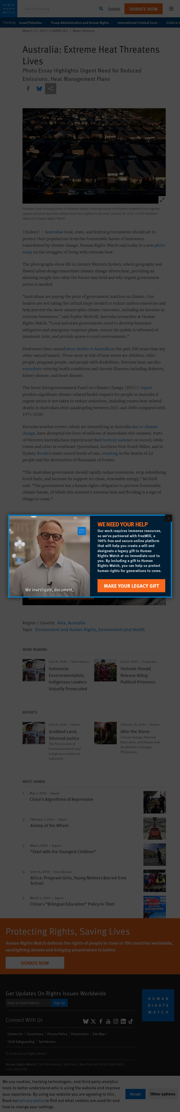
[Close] (168, 518)
